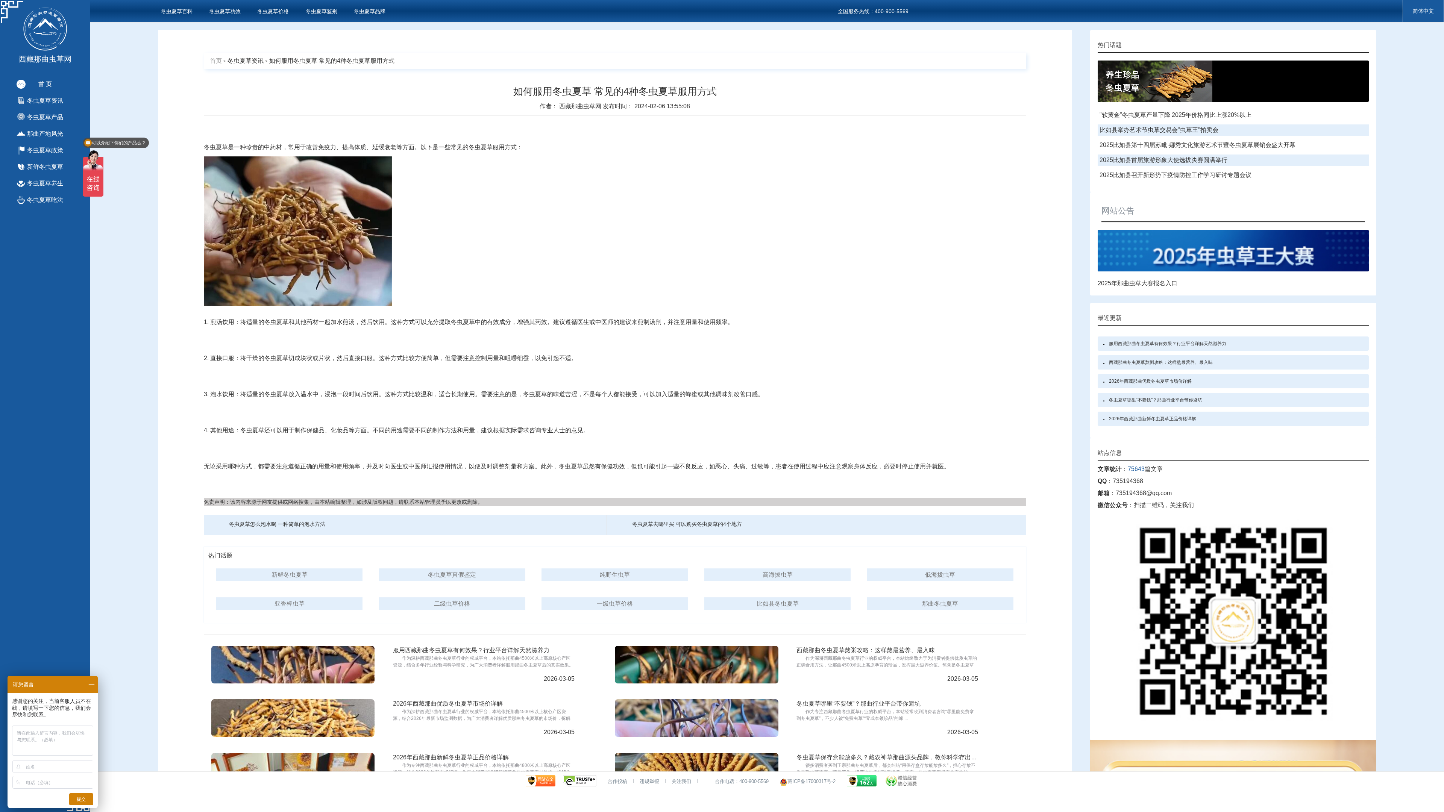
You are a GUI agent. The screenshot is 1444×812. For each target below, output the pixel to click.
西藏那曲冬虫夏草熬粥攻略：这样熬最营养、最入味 (1161, 362)
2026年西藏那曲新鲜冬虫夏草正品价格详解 (1152, 418)
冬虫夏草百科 (177, 11)
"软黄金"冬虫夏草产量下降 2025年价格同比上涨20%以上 (1175, 115)
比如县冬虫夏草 (778, 603)
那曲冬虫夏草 (940, 603)
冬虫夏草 (216, 147)
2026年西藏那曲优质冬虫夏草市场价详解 (1150, 381)
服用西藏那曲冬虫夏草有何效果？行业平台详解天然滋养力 (1167, 343)
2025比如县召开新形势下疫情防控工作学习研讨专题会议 (1175, 175)
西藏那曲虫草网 (581, 106)
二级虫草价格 (452, 603)
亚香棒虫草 (290, 603)
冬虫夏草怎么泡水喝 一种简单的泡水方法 (277, 524)
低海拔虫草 (940, 574)
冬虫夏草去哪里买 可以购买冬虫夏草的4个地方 (687, 524)
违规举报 (649, 781)
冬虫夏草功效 (225, 11)
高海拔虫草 (778, 574)
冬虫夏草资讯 (246, 61)
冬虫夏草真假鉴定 (452, 574)
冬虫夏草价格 (273, 11)
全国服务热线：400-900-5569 (873, 11)
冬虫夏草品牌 (369, 11)
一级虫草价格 (615, 603)
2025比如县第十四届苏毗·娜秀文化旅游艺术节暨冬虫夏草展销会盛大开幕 (1197, 145)
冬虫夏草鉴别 (321, 11)
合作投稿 (617, 781)
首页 (216, 61)
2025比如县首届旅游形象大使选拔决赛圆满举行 (1163, 160)
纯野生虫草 (615, 574)
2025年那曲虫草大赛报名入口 (1137, 283)
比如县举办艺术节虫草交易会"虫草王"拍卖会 (1159, 130)
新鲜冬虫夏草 (290, 574)
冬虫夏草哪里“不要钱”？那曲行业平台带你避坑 (1155, 400)
